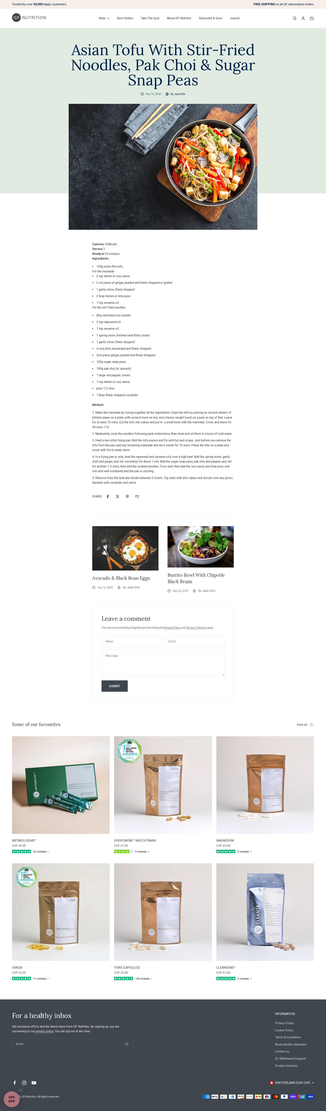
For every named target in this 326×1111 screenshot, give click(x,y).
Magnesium (225, 840)
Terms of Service (196, 627)
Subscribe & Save (210, 18)
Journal (234, 18)
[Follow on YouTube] (33, 1082)
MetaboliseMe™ (24, 840)
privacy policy (45, 1031)
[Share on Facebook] (107, 496)
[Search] (294, 18)
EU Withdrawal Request (290, 1058)
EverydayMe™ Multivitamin (135, 840)
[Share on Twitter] (117, 496)
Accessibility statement (290, 1044)
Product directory (286, 1066)
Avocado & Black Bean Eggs (121, 578)
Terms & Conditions (288, 1037)
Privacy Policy (172, 627)
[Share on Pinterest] (127, 496)
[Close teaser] (21, 1090)
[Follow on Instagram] (24, 1082)
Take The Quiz (150, 18)
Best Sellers (125, 18)
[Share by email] (137, 496)
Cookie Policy (284, 1030)
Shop (102, 18)
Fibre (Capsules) (127, 967)
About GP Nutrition (179, 18)
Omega (17, 967)
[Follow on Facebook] (14, 1082)
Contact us (282, 1051)
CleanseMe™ (225, 967)
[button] (12, 1099)
